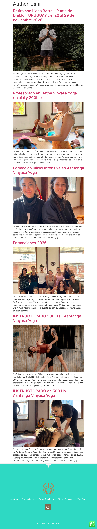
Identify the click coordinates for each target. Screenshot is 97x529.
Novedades (82, 499)
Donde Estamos (65, 499)
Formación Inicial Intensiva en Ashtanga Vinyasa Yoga (48, 170)
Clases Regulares (46, 499)
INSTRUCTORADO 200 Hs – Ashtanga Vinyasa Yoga (47, 318)
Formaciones (28, 499)
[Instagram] (48, 507)
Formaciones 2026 (30, 243)
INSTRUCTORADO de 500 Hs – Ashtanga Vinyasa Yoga (41, 393)
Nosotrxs (14, 499)
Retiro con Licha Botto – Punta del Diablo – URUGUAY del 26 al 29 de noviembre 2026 (43, 15)
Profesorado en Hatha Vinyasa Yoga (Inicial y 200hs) (45, 95)
